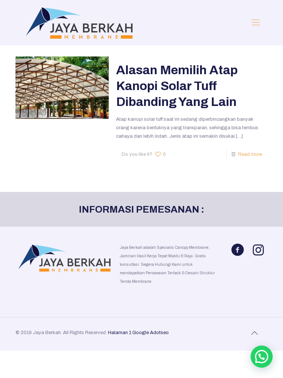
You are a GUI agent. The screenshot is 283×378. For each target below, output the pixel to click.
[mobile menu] (255, 22)
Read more (250, 154)
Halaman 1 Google (128, 332)
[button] (262, 357)
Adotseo (159, 332)
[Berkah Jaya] (78, 22)
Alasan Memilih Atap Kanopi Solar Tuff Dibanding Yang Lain (177, 86)
